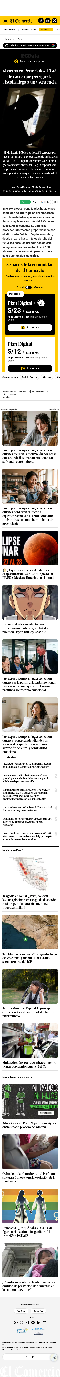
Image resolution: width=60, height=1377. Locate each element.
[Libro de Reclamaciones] (38, 1331)
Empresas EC (46, 30)
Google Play (38, 1311)
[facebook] (16, 1322)
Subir (28, 1357)
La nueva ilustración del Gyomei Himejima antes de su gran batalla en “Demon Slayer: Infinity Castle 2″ (27, 628)
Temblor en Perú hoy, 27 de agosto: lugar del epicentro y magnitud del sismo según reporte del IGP (29, 957)
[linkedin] (39, 1322)
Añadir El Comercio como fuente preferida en (30, 45)
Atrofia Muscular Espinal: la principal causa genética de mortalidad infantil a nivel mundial (28, 1012)
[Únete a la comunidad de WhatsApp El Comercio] (25, 202)
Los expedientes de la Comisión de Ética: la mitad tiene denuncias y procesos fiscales (27, 809)
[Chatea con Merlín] (41, 20)
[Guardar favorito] (48, 202)
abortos (47, 377)
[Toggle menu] (5, 20)
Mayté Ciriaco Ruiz (41, 187)
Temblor (24, 30)
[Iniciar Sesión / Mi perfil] (54, 20)
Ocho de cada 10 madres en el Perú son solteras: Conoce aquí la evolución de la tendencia (28, 1177)
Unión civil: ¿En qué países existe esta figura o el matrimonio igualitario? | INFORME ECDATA (27, 1231)
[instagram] (27, 1322)
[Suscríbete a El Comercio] (47, 20)
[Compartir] (55, 202)
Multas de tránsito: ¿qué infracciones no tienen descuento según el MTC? (29, 1064)
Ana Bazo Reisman (21, 187)
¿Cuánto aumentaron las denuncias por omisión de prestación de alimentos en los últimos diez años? (29, 1285)
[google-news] (44, 1322)
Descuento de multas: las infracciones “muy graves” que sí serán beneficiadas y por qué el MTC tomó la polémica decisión (25, 778)
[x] (21, 1322)
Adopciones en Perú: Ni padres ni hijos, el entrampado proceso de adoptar (30, 1125)
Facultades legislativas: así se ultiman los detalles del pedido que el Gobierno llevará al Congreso (27, 765)
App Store (21, 1311)
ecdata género (29, 377)
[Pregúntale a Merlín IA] (53, 1357)
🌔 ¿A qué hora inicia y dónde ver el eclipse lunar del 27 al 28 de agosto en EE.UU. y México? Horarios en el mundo (28, 573)
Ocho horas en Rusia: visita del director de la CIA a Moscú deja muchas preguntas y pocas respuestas (27, 821)
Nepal (33, 30)
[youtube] (33, 1322)
